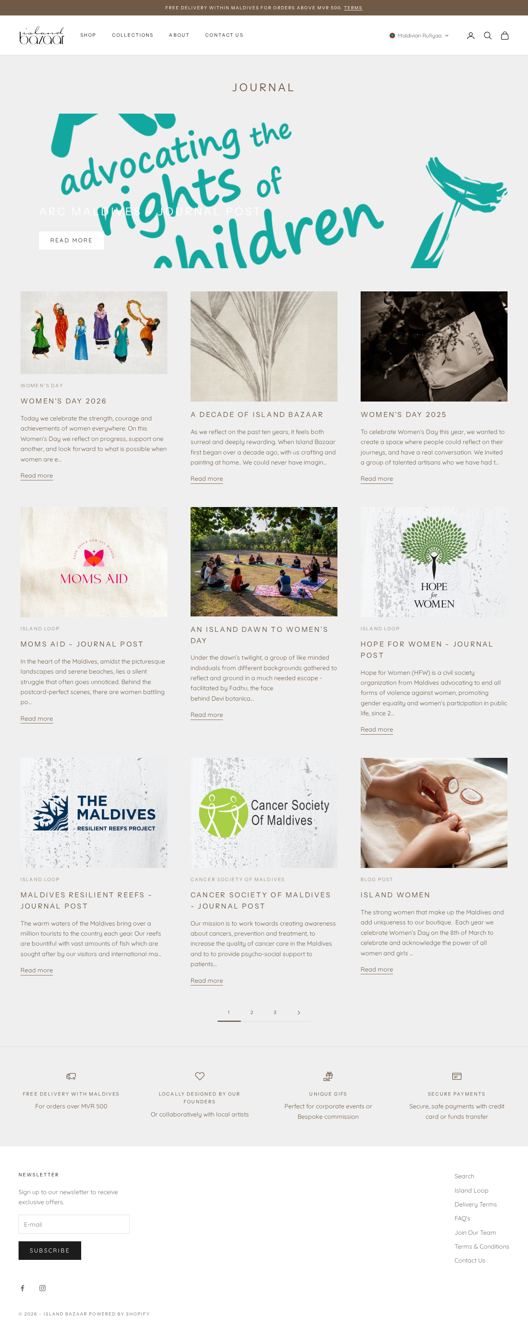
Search (464, 1176)
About (179, 35)
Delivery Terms (476, 1204)
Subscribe (50, 1250)
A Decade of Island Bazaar (257, 414)
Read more (71, 240)
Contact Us (224, 35)
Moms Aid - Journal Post (82, 644)
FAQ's (462, 1218)
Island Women (396, 895)
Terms (353, 7)
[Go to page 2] (298, 1012)
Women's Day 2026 (63, 401)
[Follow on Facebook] (22, 1288)
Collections (133, 35)
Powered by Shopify (119, 1314)
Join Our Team (475, 1232)
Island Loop (40, 628)
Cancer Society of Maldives (238, 879)
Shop (88, 35)
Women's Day (41, 385)
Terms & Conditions (482, 1246)
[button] (419, 35)
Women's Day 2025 (404, 414)
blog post (377, 879)
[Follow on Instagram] (42, 1288)
